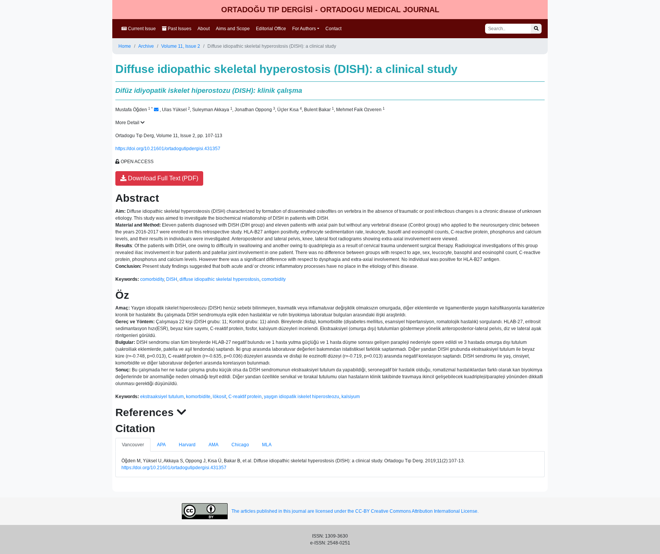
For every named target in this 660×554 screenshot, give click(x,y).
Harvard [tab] (187, 444)
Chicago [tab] (240, 444)
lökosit (219, 396)
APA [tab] (161, 444)
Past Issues (179, 28)
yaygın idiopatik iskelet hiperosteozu (301, 396)
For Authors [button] (304, 28)
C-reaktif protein (245, 396)
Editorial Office (271, 28)
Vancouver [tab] (133, 444)
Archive (146, 46)
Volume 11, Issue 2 (180, 46)
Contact (333, 28)
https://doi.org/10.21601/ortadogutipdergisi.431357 (167, 148)
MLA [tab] (267, 444)
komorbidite (198, 396)
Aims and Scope (233, 28)
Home (124, 46)
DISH (171, 279)
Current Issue (141, 28)
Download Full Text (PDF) (162, 178)
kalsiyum (350, 396)
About (203, 28)
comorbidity (152, 279)
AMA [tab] (213, 444)
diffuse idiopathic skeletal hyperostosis (219, 279)
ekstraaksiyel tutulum (162, 396)
